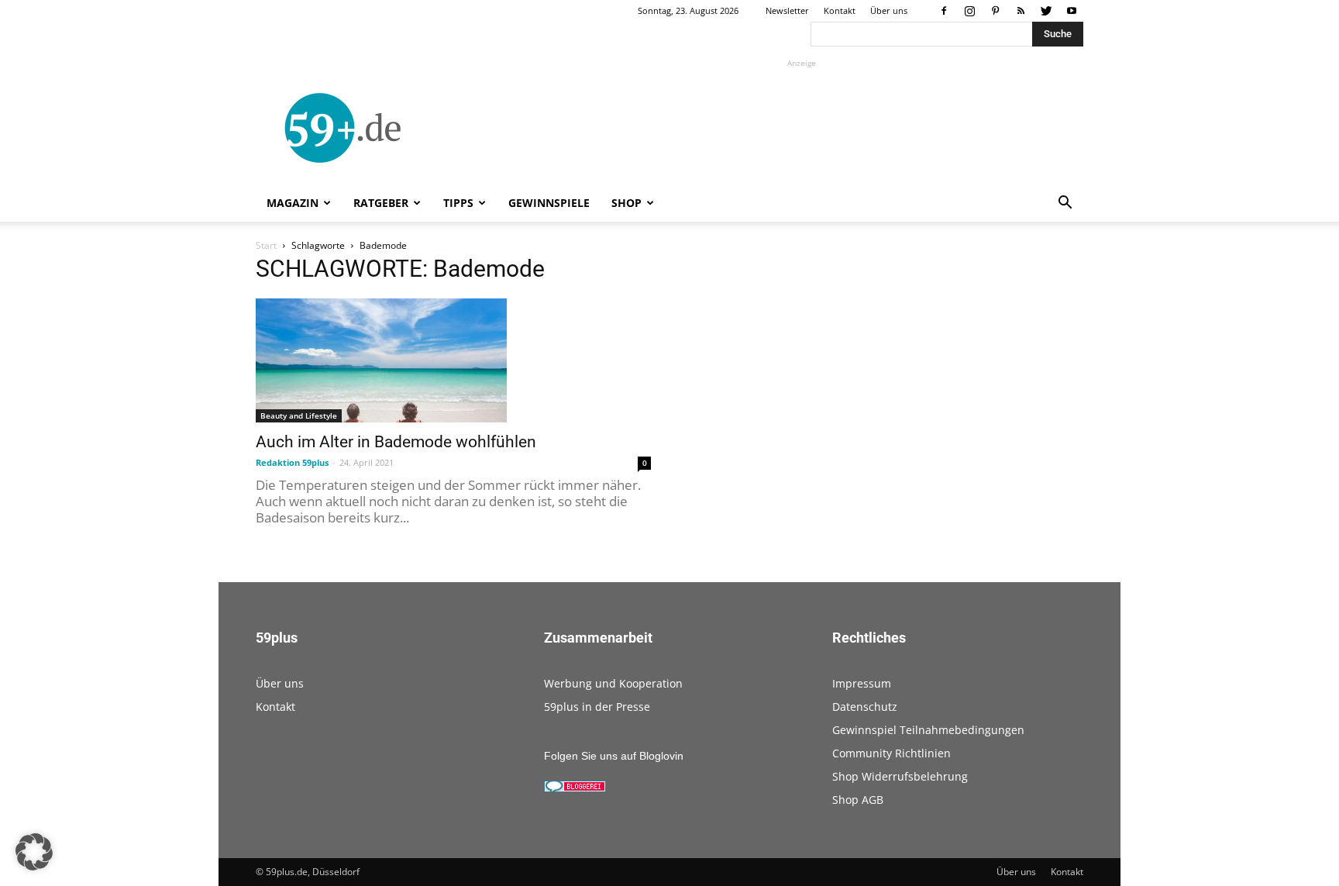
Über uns (888, 10)
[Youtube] (1071, 11)
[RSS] (1020, 11)
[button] (1064, 204)
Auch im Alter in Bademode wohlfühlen (396, 442)
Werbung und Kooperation (613, 683)
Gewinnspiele (549, 202)
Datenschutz (864, 706)
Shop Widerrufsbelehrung (900, 776)
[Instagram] (969, 11)
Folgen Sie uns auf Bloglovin (613, 756)
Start (266, 245)
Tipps (458, 202)
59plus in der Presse (597, 706)
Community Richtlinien (891, 753)
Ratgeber (380, 202)
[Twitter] (1046, 11)
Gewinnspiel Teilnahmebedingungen (928, 729)
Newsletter (787, 10)
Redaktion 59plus (292, 462)
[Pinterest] (995, 11)
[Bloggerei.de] (575, 788)
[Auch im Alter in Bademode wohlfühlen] (453, 360)
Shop (626, 202)
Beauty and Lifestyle (298, 415)
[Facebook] (943, 11)
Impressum (861, 683)
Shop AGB (857, 799)
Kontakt (839, 10)
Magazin (292, 202)
